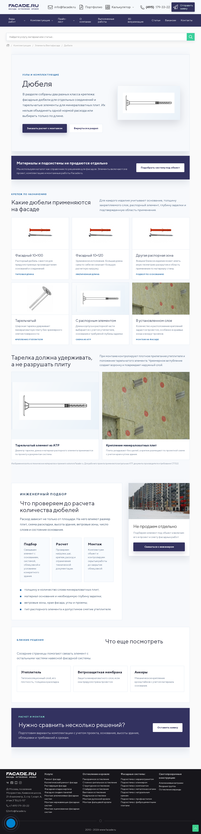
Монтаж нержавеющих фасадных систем (61, 804)
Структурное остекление (96, 785)
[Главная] (7, 45)
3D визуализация (135, 20)
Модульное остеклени (94, 795)
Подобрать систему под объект (160, 167)
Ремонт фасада (52, 779)
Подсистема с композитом (135, 785)
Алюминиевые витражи (171, 783)
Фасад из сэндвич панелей (58, 792)
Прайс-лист (62, 20)
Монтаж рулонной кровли (96, 799)
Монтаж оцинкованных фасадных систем (61, 810)
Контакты (186, 20)
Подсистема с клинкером (134, 782)
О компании (85, 20)
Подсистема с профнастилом (136, 799)
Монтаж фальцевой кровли (97, 802)
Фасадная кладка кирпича (58, 789)
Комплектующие (40, 20)
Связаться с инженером (159, 546)
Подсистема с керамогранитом (137, 779)
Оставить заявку (167, 727)
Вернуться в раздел (86, 128)
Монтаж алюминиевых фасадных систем (61, 797)
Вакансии (170, 20)
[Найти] (191, 37)
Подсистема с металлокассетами (138, 789)
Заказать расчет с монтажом (44, 128)
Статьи (156, 20)
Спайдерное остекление (96, 789)
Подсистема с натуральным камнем (135, 794)
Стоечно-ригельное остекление (100, 782)
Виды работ (12, 20)
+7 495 (19, 805)
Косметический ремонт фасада (60, 782)
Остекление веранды (170, 789)
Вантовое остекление (94, 792)
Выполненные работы (106, 20)
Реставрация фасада (55, 785)
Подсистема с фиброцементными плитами (138, 804)
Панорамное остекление (96, 779)
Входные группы (167, 786)
